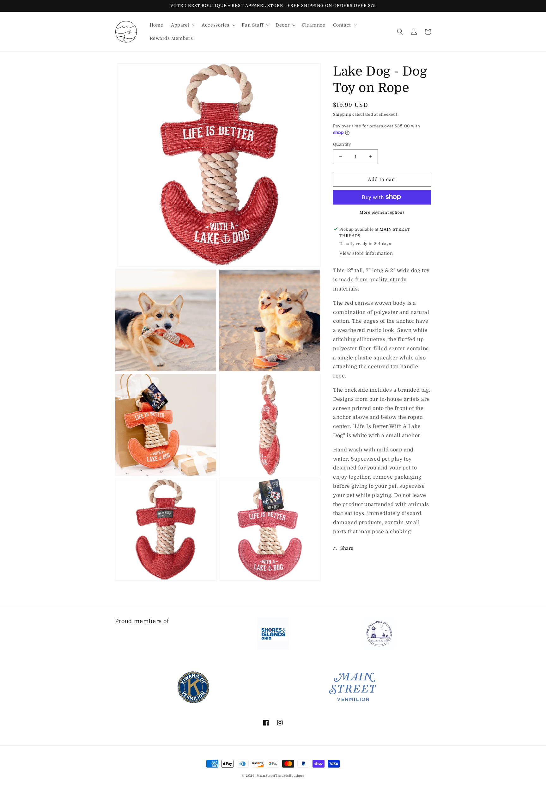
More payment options (382, 212)
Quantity (342, 144)
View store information (366, 253)
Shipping (342, 114)
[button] (182, 25)
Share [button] (347, 547)
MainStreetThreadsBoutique (280, 775)
